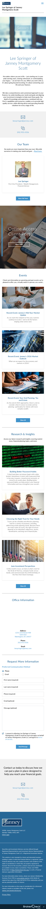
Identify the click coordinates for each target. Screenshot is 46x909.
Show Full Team (23, 198)
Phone (7, 671)
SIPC (17, 832)
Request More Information (23, 661)
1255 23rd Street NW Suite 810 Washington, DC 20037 (23, 635)
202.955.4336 (23, 132)
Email (7, 674)
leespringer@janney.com (23, 121)
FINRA (10, 832)
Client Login (18, 244)
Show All (23, 420)
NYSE (14, 832)
